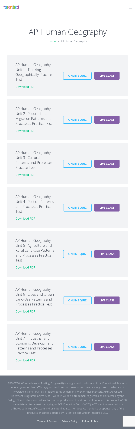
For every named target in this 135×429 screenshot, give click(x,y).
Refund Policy (90, 421)
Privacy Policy (69, 421)
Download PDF (25, 87)
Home (52, 41)
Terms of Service (47, 421)
